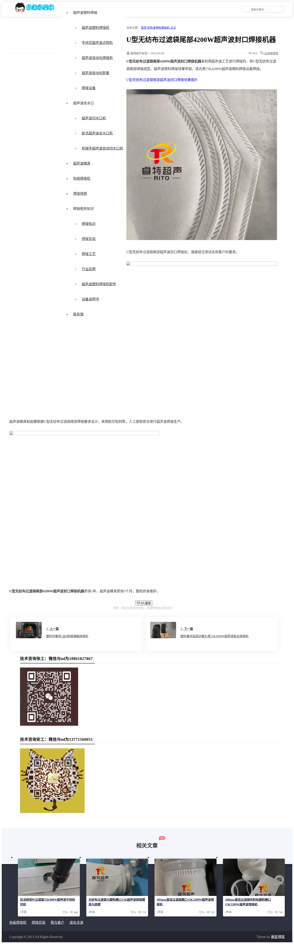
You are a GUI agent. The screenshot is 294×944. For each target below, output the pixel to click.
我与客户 (57, 922)
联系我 (78, 314)
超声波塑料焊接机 (95, 28)
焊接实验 (89, 239)
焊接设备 (89, 88)
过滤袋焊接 (271, 53)
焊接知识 (89, 224)
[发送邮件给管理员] (279, 883)
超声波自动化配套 (95, 73)
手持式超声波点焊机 (97, 43)
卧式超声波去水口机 (97, 133)
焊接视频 (80, 193)
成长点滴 (76, 922)
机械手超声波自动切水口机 (102, 148)
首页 (144, 27)
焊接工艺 (89, 254)
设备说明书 (90, 299)
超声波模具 (81, 163)
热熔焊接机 (81, 178)
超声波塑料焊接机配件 (99, 284)
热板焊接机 (17, 922)
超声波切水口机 (94, 118)
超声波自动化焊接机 (97, 58)
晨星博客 (278, 937)
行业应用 (89, 269)
